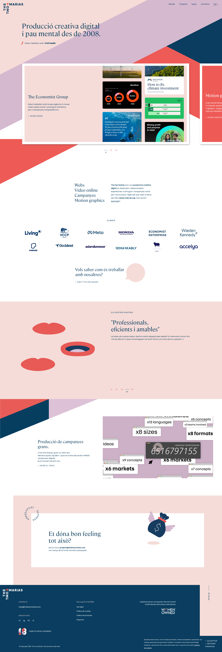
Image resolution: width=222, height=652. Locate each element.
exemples (115, 201)
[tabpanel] (105, 103)
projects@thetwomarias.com (72, 548)
